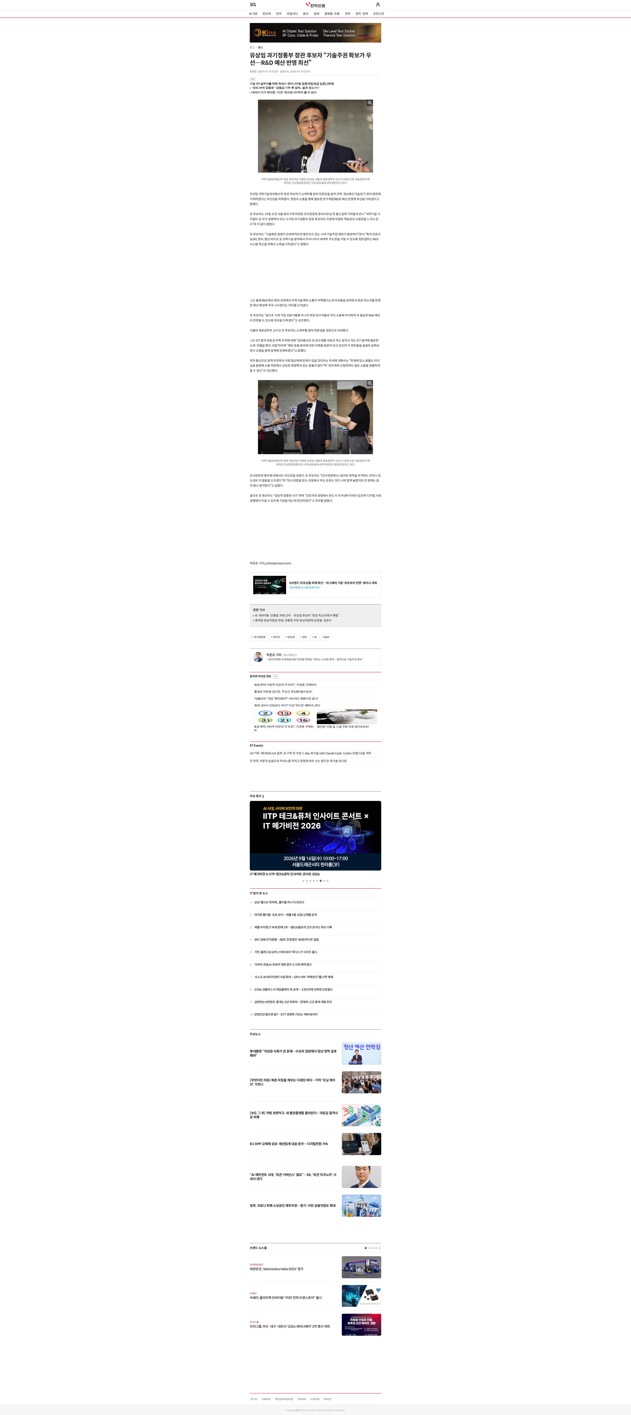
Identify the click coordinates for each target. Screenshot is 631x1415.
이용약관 (266, 1399)
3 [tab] (310, 881)
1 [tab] (303, 881)
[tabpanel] (315, 839)
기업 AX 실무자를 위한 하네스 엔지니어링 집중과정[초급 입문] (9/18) (292, 83)
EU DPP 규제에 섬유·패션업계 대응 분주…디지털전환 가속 (289, 1144)
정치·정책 (362, 14)
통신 (305, 14)
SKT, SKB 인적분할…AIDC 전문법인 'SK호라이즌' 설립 (286, 939)
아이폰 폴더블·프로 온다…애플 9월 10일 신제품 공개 (285, 915)
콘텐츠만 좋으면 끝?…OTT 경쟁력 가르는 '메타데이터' (286, 1014)
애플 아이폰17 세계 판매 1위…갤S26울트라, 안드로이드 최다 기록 (293, 927)
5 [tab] (317, 881)
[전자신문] (315, 4)
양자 (304, 637)
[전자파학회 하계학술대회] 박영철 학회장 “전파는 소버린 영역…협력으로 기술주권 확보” (315, 659)
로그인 (254, 1399)
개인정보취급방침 (284, 1399)
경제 (316, 14)
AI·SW (253, 14)
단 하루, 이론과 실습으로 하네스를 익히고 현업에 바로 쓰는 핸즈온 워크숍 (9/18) (298, 761)
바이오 (276, 637)
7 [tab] (324, 881)
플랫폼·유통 (332, 14)
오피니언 (378, 14)
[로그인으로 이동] (378, 4)
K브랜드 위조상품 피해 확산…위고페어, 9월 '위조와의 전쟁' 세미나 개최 (333, 583)
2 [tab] (307, 881)
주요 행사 (257, 796)
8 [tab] (327, 881)
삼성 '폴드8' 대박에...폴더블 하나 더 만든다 (279, 902)
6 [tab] (321, 881)
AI (315, 637)
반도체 (267, 14)
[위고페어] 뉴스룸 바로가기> (304, 587)
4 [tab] (314, 881)
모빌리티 (292, 14)
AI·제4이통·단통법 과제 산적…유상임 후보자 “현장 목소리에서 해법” (297, 615)
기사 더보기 (289, 655)
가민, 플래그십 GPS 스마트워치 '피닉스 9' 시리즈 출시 (285, 952)
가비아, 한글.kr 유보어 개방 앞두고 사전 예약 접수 (283, 964)
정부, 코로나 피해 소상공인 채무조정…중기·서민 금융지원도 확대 (292, 1206)
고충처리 (301, 1399)
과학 (347, 14)
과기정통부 (260, 637)
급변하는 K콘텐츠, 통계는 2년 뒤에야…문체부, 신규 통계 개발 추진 (293, 1002)
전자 (278, 14)
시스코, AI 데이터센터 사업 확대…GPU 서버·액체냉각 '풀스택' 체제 (293, 977)
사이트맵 (314, 1399)
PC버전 (327, 1399)
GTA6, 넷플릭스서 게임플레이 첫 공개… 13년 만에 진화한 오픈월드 (293, 989)
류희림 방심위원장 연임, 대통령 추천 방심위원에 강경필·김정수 (293, 620)
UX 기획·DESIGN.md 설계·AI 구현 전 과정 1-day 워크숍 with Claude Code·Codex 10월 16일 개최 (310, 753)
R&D (326, 637)
